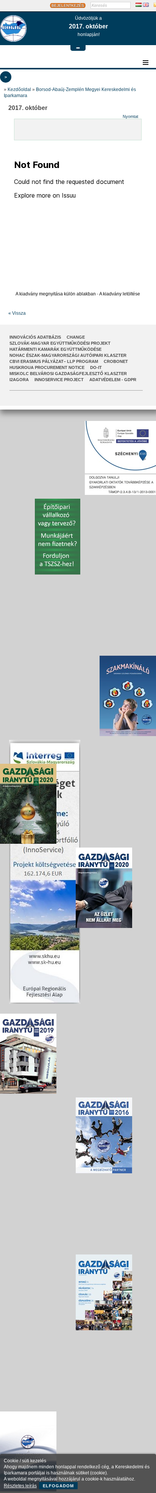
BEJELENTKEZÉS (67, 5)
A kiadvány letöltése (119, 294)
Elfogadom (58, 1486)
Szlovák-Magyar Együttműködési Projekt (60, 343)
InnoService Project (59, 379)
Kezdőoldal (19, 89)
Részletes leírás (20, 1485)
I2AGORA (19, 379)
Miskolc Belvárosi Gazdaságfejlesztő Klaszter (68, 373)
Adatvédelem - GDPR (112, 379)
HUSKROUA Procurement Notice (46, 367)
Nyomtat (130, 116)
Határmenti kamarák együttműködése (55, 349)
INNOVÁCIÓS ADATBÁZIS (35, 337)
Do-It (96, 367)
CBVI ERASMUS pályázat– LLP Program (53, 361)
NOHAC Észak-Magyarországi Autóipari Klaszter (67, 355)
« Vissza (17, 313)
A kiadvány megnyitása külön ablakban (56, 294)
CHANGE (76, 337)
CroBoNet (116, 361)
